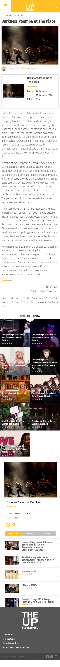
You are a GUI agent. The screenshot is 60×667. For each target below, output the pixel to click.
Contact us (8, 634)
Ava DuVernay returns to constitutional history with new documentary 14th (38, 560)
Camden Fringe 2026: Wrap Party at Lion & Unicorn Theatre (38, 600)
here (4, 306)
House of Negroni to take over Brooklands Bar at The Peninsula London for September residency (37, 546)
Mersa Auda (13, 68)
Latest (30, 533)
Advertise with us (11, 643)
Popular (13, 533)
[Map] (13, 525)
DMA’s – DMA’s (29, 585)
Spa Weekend (29, 571)
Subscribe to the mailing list (16, 647)
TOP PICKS (47, 533)
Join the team (9, 638)
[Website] (8, 525)
